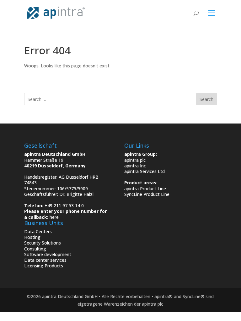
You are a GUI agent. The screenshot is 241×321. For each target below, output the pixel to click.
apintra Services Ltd (144, 171)
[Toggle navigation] (208, 13)
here (54, 217)
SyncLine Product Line (146, 194)
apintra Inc (135, 166)
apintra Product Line (145, 189)
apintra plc (135, 160)
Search (206, 99)
